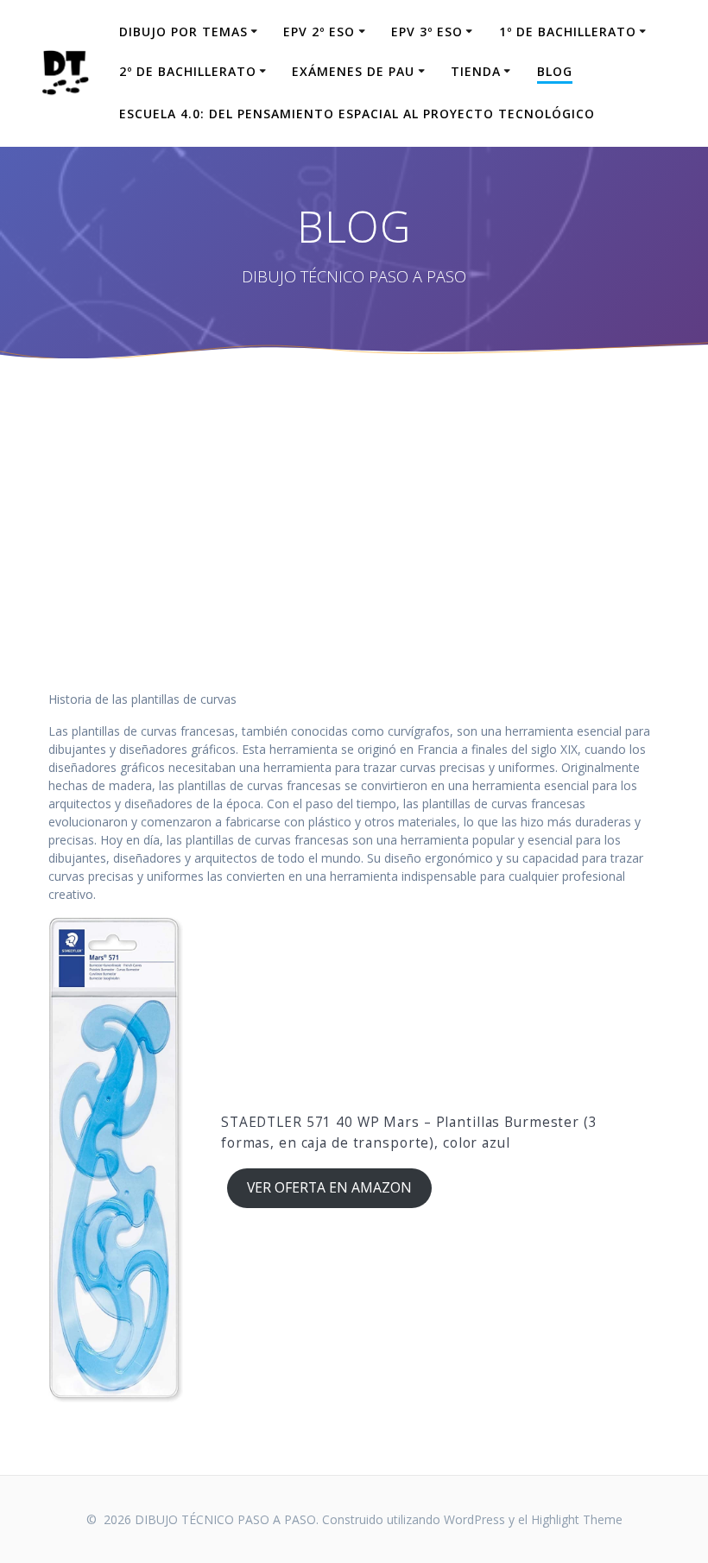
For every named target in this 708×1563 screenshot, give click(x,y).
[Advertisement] (354, 560)
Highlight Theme (577, 1519)
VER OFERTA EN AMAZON (329, 1187)
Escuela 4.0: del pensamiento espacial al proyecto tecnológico (357, 113)
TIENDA (476, 71)
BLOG (554, 71)
